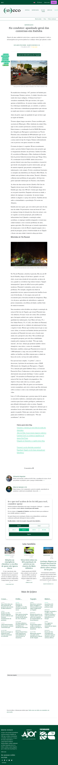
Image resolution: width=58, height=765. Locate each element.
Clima (44, 19)
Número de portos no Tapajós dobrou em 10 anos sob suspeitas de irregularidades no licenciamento (36, 617)
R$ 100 (44, 530)
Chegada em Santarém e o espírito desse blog (31, 441)
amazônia (6, 54)
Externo (26, 555)
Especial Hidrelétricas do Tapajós (29, 55)
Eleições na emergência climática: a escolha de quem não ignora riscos (10, 564)
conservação (5, 58)
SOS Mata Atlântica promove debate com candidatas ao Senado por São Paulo (22, 625)
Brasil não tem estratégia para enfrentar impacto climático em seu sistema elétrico (50, 634)
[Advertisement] (29, 659)
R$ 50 (34, 530)
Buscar (40, 2)
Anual (39, 525)
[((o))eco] (12, 11)
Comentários (28, 468)
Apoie (54, 2)
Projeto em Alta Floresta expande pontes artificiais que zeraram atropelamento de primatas (7, 616)
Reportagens (35, 10)
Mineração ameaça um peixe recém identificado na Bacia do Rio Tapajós (36, 635)
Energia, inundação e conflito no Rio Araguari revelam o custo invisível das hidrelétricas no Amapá (51, 614)
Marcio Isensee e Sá (33, 45)
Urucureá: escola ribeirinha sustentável (29, 447)
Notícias (27, 10)
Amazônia (6, 65)
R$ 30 (24, 530)
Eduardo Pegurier (20, 45)
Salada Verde (43, 10)
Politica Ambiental (52, 19)
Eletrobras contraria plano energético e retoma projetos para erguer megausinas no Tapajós (36, 607)
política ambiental (6, 61)
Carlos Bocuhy (10, 584)
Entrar (4, 762)
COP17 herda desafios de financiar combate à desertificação (7, 626)
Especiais (49, 10)
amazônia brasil (6, 56)
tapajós (6, 63)
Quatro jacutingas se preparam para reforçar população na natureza (7, 634)
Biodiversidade (38, 19)
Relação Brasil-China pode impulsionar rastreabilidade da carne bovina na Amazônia (21, 634)
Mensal (19, 525)
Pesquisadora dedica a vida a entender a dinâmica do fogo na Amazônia (36, 627)
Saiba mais (3, 751)
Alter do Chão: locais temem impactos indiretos (31, 433)
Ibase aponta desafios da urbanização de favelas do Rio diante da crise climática (22, 616)
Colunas (7, 555)
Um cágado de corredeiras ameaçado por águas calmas (50, 625)
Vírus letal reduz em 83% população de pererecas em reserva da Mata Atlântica (29, 564)
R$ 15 (14, 530)
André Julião (29, 582)
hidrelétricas (5, 59)
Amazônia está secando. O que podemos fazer (49, 605)
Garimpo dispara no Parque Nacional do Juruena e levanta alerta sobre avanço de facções (48, 565)
